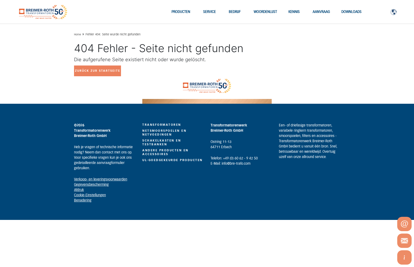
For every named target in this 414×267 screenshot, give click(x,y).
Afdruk (79, 190)
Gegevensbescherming (91, 184)
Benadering (83, 200)
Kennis (294, 12)
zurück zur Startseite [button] (97, 70)
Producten (181, 12)
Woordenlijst (265, 12)
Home (77, 34)
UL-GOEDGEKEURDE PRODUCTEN (172, 160)
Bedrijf (235, 12)
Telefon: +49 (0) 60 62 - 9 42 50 (234, 158)
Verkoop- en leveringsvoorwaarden (100, 179)
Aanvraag (321, 12)
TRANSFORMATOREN (161, 124)
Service (209, 12)
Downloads (351, 12)
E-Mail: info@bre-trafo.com (230, 163)
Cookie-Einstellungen (90, 195)
